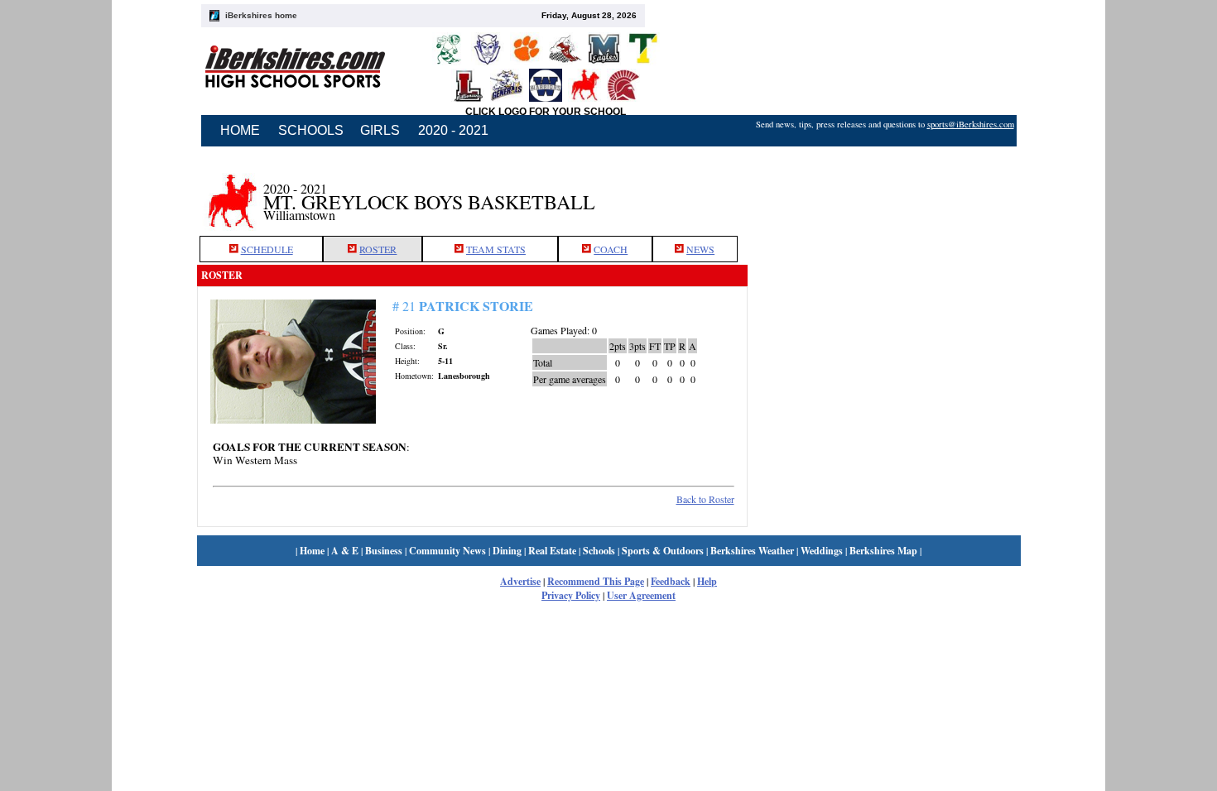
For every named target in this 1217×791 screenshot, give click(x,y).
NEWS (700, 249)
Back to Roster (705, 499)
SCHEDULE (267, 249)
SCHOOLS (311, 130)
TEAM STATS (496, 249)
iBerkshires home (261, 15)
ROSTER (378, 249)
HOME (240, 130)
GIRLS (380, 130)
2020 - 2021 (453, 130)
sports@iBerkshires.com (970, 124)
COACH (611, 249)
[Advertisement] (884, 193)
